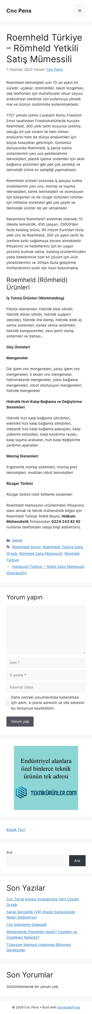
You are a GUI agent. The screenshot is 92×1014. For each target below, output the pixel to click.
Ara (9, 852)
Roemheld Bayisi (26, 547)
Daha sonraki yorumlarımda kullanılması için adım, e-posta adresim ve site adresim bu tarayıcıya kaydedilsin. (48, 702)
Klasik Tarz (15, 830)
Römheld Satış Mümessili (40, 553)
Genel (17, 540)
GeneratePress (68, 1007)
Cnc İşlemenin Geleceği (26, 924)
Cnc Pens (18, 10)
